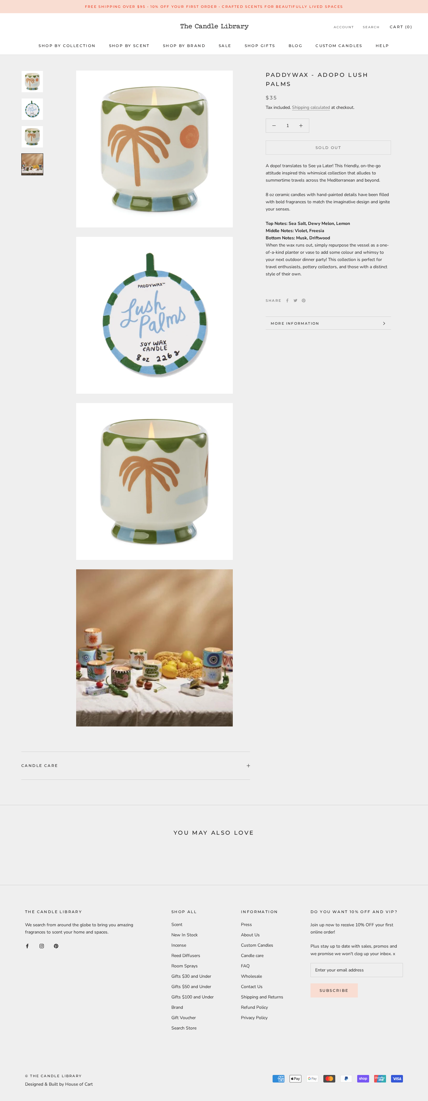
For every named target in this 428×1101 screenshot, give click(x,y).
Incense (178, 945)
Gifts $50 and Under (191, 987)
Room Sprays (184, 966)
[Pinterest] (303, 300)
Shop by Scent (129, 45)
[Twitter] (295, 300)
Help (382, 45)
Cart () (401, 26)
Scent (176, 925)
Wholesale (251, 976)
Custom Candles (339, 45)
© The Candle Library (53, 1076)
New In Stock (184, 935)
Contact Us (252, 987)
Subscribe (334, 990)
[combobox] (328, 223)
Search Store (183, 1028)
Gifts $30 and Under (191, 976)
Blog (296, 45)
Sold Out (328, 147)
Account (344, 27)
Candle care (39, 765)
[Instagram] (41, 945)
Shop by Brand (184, 45)
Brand (177, 1007)
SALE (225, 45)
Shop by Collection (67, 45)
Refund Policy (254, 1007)
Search (371, 27)
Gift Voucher (183, 1018)
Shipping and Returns (262, 997)
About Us (250, 935)
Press (246, 925)
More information (295, 323)
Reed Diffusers (185, 956)
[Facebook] (287, 300)
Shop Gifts (260, 45)
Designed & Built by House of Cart (59, 1084)
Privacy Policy (254, 1018)
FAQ (245, 966)
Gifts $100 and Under (192, 997)
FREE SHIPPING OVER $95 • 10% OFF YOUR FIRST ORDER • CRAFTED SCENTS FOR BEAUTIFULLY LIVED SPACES (214, 6)
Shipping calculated (311, 107)
